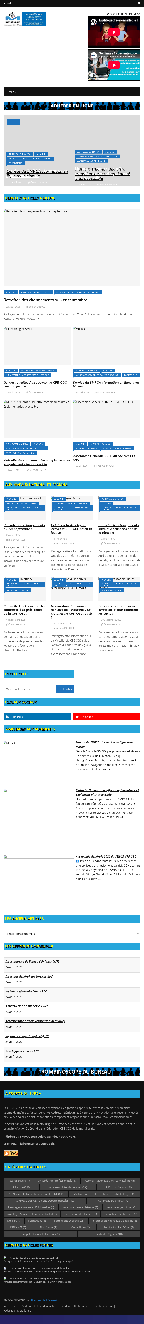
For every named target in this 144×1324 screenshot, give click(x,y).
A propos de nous (100, 444)
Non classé (48, 1227)
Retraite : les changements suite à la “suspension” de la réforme (118, 529)
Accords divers (19, 1180)
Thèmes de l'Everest (44, 1300)
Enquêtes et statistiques (121, 1214)
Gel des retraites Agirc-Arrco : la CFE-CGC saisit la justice (35, 384)
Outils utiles (80, 1227)
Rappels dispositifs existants (41, 1234)
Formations (15, 163)
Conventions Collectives (80, 1214)
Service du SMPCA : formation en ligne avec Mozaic (36, 173)
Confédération (103, 1306)
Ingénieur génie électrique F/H (26, 991)
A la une (41, 154)
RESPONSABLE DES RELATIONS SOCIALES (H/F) (35, 1021)
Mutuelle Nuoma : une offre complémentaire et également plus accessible (102, 173)
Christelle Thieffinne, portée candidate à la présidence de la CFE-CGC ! (25, 610)
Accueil (7, 3)
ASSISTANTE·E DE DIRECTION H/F (26, 1006)
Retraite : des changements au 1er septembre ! (46, 300)
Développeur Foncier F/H (22, 1051)
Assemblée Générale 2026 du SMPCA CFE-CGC (105, 458)
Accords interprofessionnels (37, 370)
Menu (12, 91)
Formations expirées (69, 1220)
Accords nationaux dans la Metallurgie (110, 1180)
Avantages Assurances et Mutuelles (97, 156)
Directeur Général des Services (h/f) (29, 976)
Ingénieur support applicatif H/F (27, 1036)
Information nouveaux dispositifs (114, 1220)
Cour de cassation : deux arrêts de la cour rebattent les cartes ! (118, 610)
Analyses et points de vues (35, 292)
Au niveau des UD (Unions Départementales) (44, 1200)
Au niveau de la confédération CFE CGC (77, 292)
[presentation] (10, 122)
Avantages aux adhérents (91, 160)
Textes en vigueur (111, 590)
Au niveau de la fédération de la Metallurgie (72, 584)
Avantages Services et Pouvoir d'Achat (30, 158)
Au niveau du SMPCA (19, 154)
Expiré (13, 1220)
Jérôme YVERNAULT (38, 182)
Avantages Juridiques (121, 1207)
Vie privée (9, 1306)
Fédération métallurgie (17, 1310)
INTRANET (18, 1227)
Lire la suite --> (100, 769)
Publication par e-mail (119, 1227)
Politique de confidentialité (37, 1306)
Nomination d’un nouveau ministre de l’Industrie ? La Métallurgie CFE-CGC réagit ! (71, 611)
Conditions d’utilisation (74, 1306)
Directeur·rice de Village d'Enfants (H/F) (32, 961)
